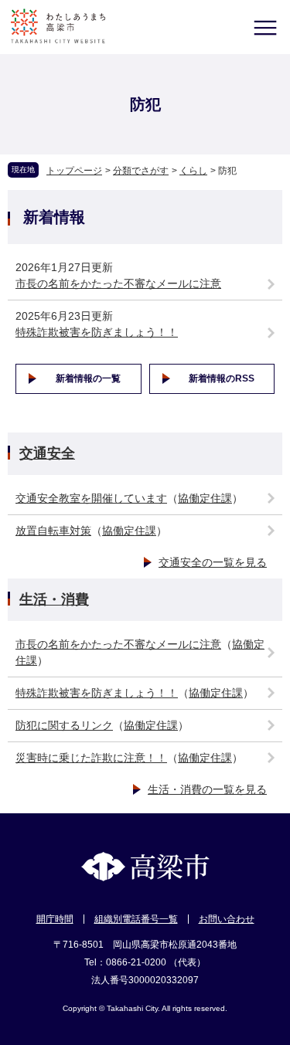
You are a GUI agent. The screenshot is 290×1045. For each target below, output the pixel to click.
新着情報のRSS (221, 378)
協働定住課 (205, 498)
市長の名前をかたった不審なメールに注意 (118, 283)
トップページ (74, 170)
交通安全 (47, 453)
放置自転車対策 (53, 530)
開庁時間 (54, 919)
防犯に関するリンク (64, 725)
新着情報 (54, 217)
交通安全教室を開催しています (91, 498)
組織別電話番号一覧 (136, 919)
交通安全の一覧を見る (213, 562)
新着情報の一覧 (88, 378)
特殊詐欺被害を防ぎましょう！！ (96, 332)
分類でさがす (141, 170)
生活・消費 (54, 599)
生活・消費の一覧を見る (207, 789)
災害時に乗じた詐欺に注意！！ (91, 758)
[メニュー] (264, 27)
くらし (193, 170)
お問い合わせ (226, 919)
